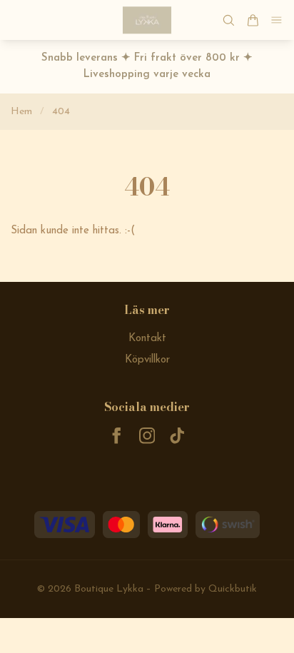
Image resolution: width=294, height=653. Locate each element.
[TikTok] (177, 435)
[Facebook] (116, 435)
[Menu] (277, 20)
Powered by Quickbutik (205, 589)
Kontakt (147, 338)
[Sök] (228, 20)
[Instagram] (147, 435)
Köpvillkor (147, 360)
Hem (21, 111)
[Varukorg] (252, 20)
